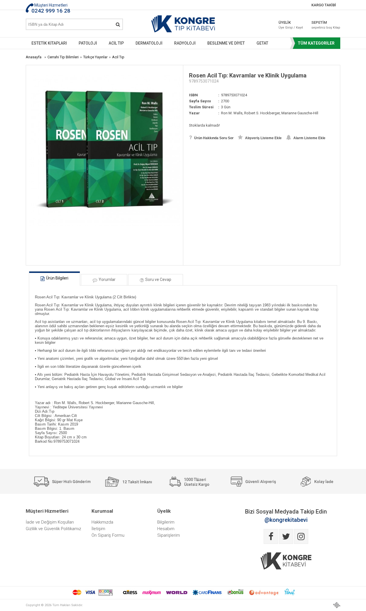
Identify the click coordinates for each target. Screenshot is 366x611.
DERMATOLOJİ (149, 43)
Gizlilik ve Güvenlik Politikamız (53, 528)
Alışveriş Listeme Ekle (263, 138)
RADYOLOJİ (185, 43)
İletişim (98, 528)
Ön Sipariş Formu (108, 535)
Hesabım (165, 528)
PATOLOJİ (88, 43)
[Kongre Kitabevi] (183, 25)
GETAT (262, 43)
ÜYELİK (291, 24)
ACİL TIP (116, 43)
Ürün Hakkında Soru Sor (213, 138)
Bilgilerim (165, 522)
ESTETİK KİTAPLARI (49, 43)
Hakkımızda (102, 522)
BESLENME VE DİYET (226, 43)
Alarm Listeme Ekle (309, 138)
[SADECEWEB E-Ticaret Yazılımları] (336, 605)
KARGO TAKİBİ (323, 5)
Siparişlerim (168, 535)
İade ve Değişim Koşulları (50, 522)
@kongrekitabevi (286, 519)
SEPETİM (321, 24)
